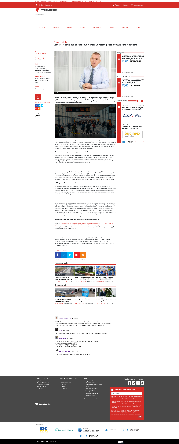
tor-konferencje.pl (89, 1)
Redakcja (63, 384)
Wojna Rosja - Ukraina (91, 392)
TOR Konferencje (66, 383)
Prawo (82, 27)
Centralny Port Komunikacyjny (93, 384)
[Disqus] (85, 339)
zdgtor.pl (98, 1)
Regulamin (64, 388)
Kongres (125, 27)
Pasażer (56, 27)
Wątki (112, 27)
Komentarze (97, 27)
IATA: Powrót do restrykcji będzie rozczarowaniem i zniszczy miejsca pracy (63, 301)
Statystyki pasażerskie (91, 393)
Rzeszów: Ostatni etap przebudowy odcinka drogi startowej (63, 279)
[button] (138, 103)
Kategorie (48, 5)
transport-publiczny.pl (77, 1)
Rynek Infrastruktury (43, 383)
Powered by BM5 (53, 441)
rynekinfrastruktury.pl (64, 1)
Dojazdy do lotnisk (90, 395)
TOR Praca (40, 388)
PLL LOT (87, 386)
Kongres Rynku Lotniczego (92, 381)
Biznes (69, 27)
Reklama (63, 386)
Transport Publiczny (43, 384)
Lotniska (42, 27)
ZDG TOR (63, 381)
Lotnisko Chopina (90, 390)
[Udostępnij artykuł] (39, 105)
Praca (138, 27)
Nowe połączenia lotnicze (92, 388)
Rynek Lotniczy (41, 386)
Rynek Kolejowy (41, 381)
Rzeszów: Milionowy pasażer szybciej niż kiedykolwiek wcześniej (104, 279)
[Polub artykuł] (36, 105)
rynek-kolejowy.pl (52, 1)
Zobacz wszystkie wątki (90, 399)
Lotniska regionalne (90, 383)
